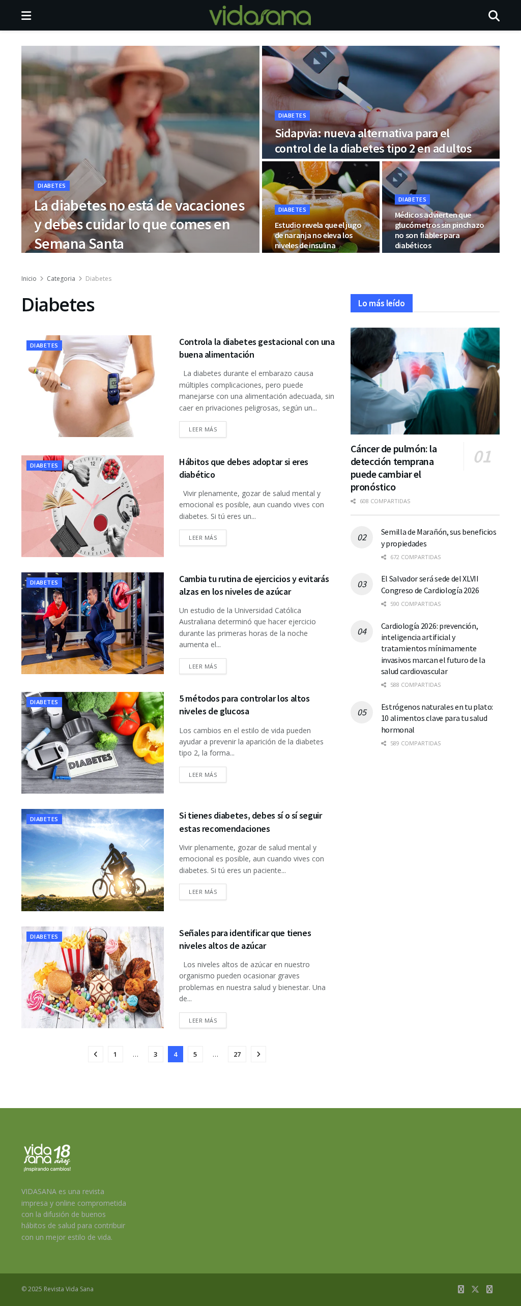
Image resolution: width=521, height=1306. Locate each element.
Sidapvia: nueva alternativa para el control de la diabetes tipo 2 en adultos (373, 140)
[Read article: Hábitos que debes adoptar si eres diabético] (92, 506)
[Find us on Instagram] (489, 1289)
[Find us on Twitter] (475, 1289)
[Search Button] (494, 15)
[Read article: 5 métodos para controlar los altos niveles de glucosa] (92, 743)
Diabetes (52, 185)
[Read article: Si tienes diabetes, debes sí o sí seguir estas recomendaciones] (92, 860)
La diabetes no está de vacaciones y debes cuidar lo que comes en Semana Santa (139, 224)
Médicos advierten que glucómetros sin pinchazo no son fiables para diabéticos (439, 230)
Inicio (29, 278)
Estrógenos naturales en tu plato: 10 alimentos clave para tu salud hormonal (437, 718)
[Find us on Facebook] (461, 1289)
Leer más (207, 429)
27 (237, 1054)
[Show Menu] (26, 15)
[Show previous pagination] (95, 1054)
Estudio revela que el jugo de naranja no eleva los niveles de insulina (318, 235)
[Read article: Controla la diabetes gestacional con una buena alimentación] (92, 386)
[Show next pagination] (258, 1054)
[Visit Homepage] (260, 15)
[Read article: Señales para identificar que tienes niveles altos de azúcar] (92, 977)
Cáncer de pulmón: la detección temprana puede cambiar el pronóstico (394, 467)
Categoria (61, 278)
